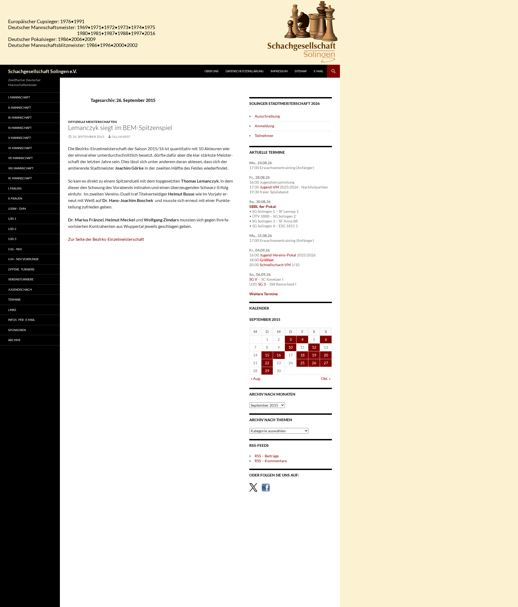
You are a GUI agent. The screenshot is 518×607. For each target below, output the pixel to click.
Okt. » (325, 378)
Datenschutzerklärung (245, 71)
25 (302, 363)
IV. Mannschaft (20, 127)
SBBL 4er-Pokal (262, 206)
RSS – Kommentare (271, 460)
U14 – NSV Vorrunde (23, 259)
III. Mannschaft (20, 117)
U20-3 (12, 239)
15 (267, 355)
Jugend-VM (269, 187)
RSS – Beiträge (267, 456)
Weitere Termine (263, 294)
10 (290, 347)
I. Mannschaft (19, 97)
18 (302, 355)
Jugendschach (20, 289)
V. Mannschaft (19, 137)
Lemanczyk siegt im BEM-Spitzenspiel (120, 128)
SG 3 (262, 284)
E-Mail (318, 71)
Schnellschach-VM (275, 264)
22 (267, 363)
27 (326, 363)
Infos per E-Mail (21, 319)
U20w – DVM (17, 208)
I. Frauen (14, 188)
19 (314, 355)
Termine (14, 299)
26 (314, 363)
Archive (14, 340)
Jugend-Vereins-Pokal (278, 255)
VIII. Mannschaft (20, 168)
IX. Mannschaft (20, 178)
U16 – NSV (15, 249)
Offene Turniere (21, 269)
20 (326, 355)
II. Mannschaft (19, 107)
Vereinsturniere (20, 279)
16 (279, 355)
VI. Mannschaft (20, 148)
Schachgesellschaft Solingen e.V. (42, 71)
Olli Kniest (121, 137)
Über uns (212, 71)
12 (314, 347)
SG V (253, 279)
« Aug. (256, 378)
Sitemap (301, 71)
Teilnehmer (264, 135)
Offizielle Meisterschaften (92, 122)
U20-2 (12, 229)
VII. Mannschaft (20, 158)
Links (12, 309)
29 (267, 370)
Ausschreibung (267, 116)
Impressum (279, 71)
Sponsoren (17, 330)
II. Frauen (15, 198)
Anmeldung (264, 126)
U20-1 (12, 218)
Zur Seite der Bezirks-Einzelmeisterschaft (106, 239)
